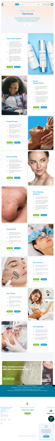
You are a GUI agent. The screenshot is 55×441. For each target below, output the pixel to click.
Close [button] (53, 385)
